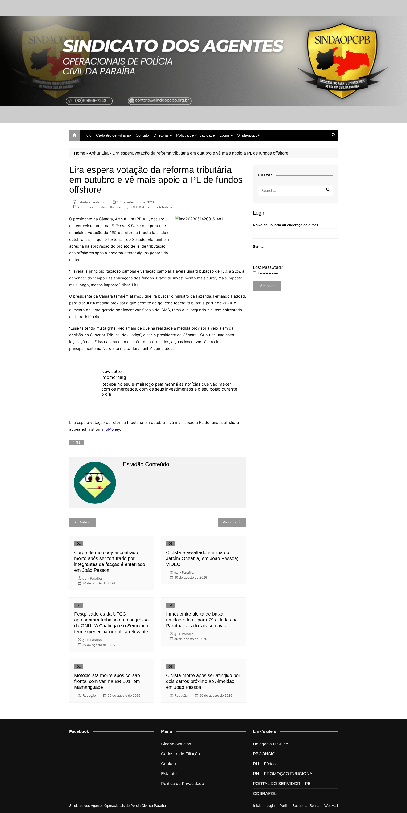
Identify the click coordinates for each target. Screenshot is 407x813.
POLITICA (136, 207)
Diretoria (161, 135)
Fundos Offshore (108, 207)
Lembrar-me (267, 273)
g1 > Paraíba (92, 578)
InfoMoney (110, 429)
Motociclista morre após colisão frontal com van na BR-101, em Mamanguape (107, 681)
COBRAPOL (265, 793)
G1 (125, 207)
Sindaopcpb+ (248, 135)
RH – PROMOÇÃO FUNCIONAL (284, 773)
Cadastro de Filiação (113, 135)
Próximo (229, 522)
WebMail (331, 806)
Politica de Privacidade (195, 135)
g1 (78, 442)
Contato (142, 135)
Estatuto (169, 773)
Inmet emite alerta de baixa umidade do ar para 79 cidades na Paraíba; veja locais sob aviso (202, 619)
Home (79, 153)
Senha (258, 247)
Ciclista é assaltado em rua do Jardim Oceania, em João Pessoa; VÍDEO (202, 558)
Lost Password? (268, 267)
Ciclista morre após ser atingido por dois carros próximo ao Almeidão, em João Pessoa (203, 681)
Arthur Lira (99, 153)
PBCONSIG (264, 754)
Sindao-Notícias (176, 744)
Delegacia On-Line (270, 744)
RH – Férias (264, 763)
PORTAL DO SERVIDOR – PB (282, 783)
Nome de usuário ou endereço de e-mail (285, 225)
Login (224, 135)
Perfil (283, 806)
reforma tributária (159, 207)
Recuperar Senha (305, 806)
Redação (89, 695)
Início (86, 135)
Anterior (86, 522)
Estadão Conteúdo (91, 202)
